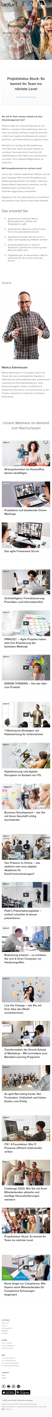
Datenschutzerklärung (10, 1404)
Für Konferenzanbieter (10, 1363)
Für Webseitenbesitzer (10, 1366)
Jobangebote (7, 1328)
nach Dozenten (7, 1348)
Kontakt (4, 1333)
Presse (4, 1326)
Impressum (42, 1407)
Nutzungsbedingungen (28, 1404)
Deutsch (7, 1409)
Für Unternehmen (8, 1358)
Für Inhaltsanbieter (9, 1361)
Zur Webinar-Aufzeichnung (26, 97)
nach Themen (7, 1343)
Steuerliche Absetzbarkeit (27, 1407)
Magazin (5, 1331)
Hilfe (3, 1375)
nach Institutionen (8, 1346)
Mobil (4, 1378)
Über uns (5, 1323)
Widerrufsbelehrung (9, 1407)
